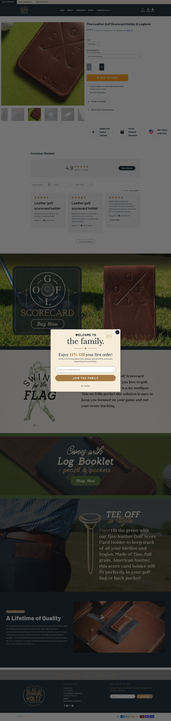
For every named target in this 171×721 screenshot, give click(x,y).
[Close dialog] (117, 332)
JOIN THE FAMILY (85, 378)
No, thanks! (85, 386)
